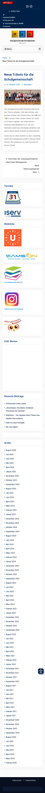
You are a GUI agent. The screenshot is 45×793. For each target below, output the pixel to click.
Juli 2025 (9, 493)
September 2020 (13, 733)
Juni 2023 (10, 591)
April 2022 (10, 651)
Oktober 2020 (11, 728)
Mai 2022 (10, 647)
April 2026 (10, 467)
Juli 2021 (9, 690)
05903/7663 (15, 11)
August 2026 (11, 450)
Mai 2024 (10, 544)
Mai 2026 (10, 463)
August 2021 (11, 686)
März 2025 (10, 506)
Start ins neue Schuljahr (15, 423)
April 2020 (10, 754)
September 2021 (13, 681)
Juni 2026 (10, 459)
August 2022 (11, 634)
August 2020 (11, 737)
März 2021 (10, 707)
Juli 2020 (9, 741)
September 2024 (13, 531)
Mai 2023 (10, 596)
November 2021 (12, 673)
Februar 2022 (11, 660)
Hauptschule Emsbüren (22, 40)
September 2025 (13, 484)
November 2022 (12, 621)
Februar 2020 (11, 763)
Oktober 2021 (11, 677)
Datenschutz (31, 780)
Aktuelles (28, 84)
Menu (9, 49)
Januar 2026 (11, 472)
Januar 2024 (11, 561)
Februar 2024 (11, 557)
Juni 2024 (10, 540)
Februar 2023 (11, 609)
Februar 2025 (11, 510)
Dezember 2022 (12, 617)
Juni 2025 (10, 497)
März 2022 (10, 656)
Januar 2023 (11, 613)
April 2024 (10, 549)
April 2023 (10, 600)
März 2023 (10, 604)
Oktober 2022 (11, 626)
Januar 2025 (11, 514)
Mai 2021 (10, 698)
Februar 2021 (11, 711)
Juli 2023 (9, 587)
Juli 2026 (9, 454)
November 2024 (12, 523)
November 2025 (12, 476)
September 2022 (13, 630)
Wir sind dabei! (12, 427)
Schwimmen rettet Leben (14, 6)
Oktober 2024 (11, 527)
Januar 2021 (11, 716)
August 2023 (11, 583)
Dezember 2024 (12, 519)
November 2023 (12, 570)
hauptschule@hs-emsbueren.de (9, 18)
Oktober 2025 (11, 480)
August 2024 (11, 536)
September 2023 (13, 579)
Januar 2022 (11, 664)
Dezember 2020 (12, 720)
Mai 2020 (10, 750)
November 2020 (12, 724)
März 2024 (10, 553)
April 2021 (10, 703)
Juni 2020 (10, 746)
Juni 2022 (10, 643)
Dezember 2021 (12, 668)
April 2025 (10, 501)
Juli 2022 (9, 639)
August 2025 (11, 489)
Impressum (16, 780)
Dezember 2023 (12, 566)
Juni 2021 (10, 694)
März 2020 (10, 758)
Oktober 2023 (11, 574)
